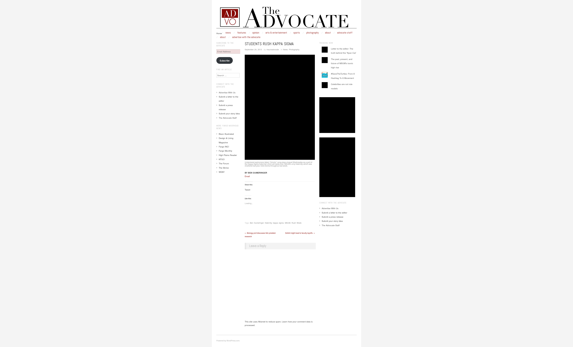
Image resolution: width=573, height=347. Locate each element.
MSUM (287, 222)
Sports (296, 32)
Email (247, 176)
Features (241, 32)
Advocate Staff (344, 32)
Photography (312, 32)
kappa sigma (278, 222)
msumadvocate (273, 49)
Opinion (255, 32)
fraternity (268, 222)
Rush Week (296, 222)
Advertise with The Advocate (246, 37)
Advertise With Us (227, 92)
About (328, 32)
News (228, 32)
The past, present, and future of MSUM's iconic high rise (342, 63)
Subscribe (224, 60)
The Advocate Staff (228, 117)
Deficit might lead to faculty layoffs (300, 233)
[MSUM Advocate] (286, 18)
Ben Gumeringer (257, 222)
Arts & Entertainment (276, 32)
